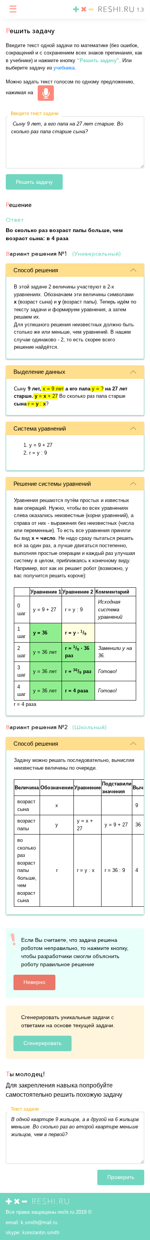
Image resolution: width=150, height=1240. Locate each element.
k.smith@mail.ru (38, 1222)
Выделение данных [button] (39, 371)
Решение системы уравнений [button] (52, 483)
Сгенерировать (42, 1043)
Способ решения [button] (35, 270)
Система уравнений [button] (39, 428)
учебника (64, 68)
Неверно (34, 982)
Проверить (120, 1177)
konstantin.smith (40, 1232)
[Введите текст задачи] (75, 143)
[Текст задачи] (75, 1139)
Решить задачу (34, 182)
